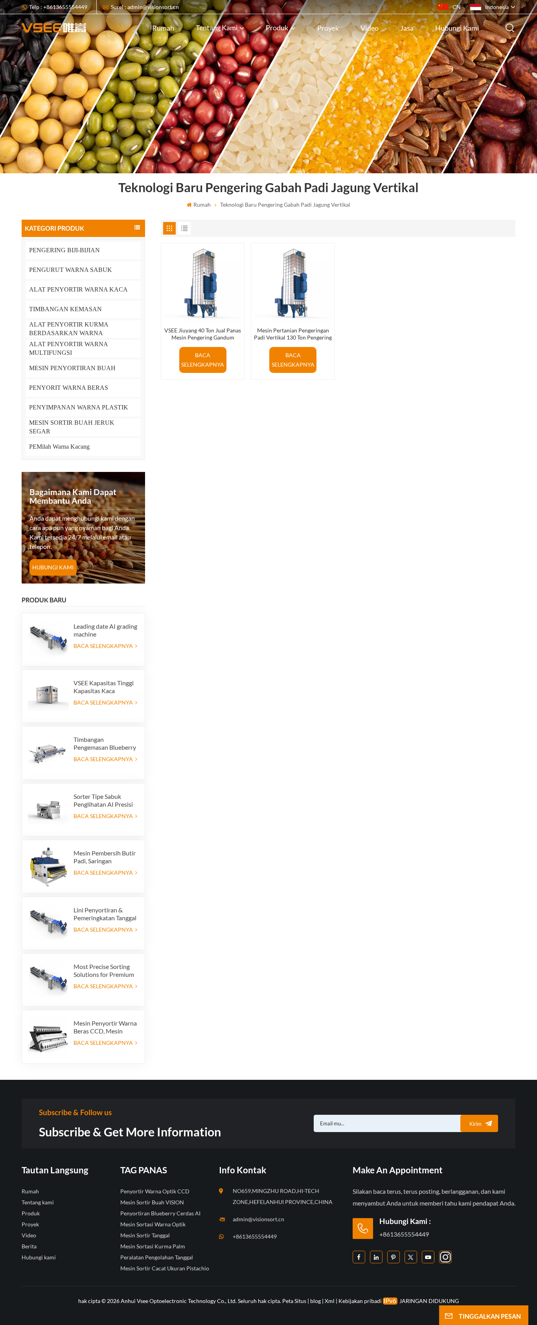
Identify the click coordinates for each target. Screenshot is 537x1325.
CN (456, 7)
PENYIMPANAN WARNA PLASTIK (78, 407)
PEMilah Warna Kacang (59, 446)
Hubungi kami (457, 28)
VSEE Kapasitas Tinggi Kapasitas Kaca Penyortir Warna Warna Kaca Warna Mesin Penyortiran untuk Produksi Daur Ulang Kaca (106, 687)
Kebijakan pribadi (360, 1300)
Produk (277, 27)
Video (369, 28)
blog (315, 1300)
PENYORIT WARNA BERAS (68, 387)
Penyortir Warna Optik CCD (154, 1191)
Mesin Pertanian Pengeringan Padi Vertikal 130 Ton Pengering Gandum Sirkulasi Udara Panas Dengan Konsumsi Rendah (293, 334)
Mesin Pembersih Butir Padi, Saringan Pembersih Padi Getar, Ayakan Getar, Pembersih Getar (105, 857)
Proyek (328, 28)
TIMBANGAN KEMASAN (65, 309)
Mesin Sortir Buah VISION (152, 1202)
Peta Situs (294, 1300)
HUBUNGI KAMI (53, 567)
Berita (29, 1246)
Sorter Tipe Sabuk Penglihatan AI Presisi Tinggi (103, 800)
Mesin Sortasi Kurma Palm (152, 1246)
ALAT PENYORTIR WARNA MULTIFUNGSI (68, 348)
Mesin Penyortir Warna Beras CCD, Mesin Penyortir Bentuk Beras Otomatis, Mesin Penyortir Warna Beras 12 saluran (105, 1027)
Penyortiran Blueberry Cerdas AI (160, 1213)
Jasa (407, 28)
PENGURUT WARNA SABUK (70, 269)
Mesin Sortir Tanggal (145, 1235)
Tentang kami (217, 27)
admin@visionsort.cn (258, 1219)
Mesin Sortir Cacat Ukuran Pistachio (164, 1268)
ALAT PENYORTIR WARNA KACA (78, 289)
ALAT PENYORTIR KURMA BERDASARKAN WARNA (68, 328)
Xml (330, 1300)
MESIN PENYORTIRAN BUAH (72, 368)
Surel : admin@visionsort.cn (145, 7)
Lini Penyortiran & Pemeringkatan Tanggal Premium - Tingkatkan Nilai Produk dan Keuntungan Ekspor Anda (105, 914)
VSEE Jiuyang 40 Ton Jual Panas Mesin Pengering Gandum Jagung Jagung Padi (202, 334)
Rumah (163, 28)
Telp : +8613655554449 (58, 7)
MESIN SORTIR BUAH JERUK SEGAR (71, 427)
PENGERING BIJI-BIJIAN (64, 250)
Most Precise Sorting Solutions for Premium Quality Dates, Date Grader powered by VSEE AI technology (104, 970)
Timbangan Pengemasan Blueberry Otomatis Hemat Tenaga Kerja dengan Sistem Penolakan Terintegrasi (105, 743)
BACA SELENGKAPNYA (104, 645)
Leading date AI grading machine (105, 630)
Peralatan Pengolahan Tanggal (156, 1257)
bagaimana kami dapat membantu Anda (72, 496)
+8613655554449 (255, 1236)
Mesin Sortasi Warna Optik (153, 1224)
